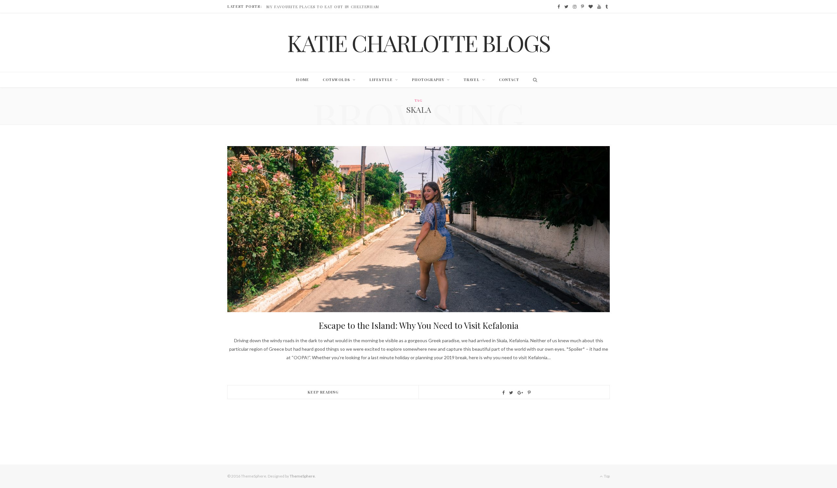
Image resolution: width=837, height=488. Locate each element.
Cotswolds (336, 79)
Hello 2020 (279, 7)
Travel (472, 79)
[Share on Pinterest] (529, 393)
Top (606, 476)
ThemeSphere (302, 476)
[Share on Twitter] (511, 393)
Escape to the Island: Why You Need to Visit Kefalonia (419, 325)
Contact (509, 79)
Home (302, 79)
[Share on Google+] (520, 393)
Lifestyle (381, 79)
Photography (428, 79)
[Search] (533, 80)
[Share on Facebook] (503, 393)
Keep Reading (323, 392)
